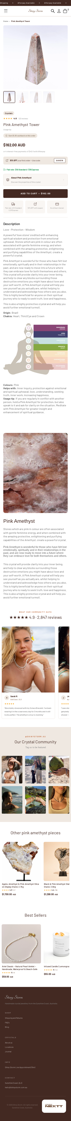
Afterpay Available (17, 3)
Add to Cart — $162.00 (36, 193)
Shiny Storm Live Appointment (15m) (20, 1067)
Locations (9, 1047)
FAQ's (7, 1022)
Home (5, 21)
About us (8, 1042)
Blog (7, 1027)
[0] (65, 11)
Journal (8, 1051)
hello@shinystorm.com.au (16, 1087)
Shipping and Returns (14, 1018)
